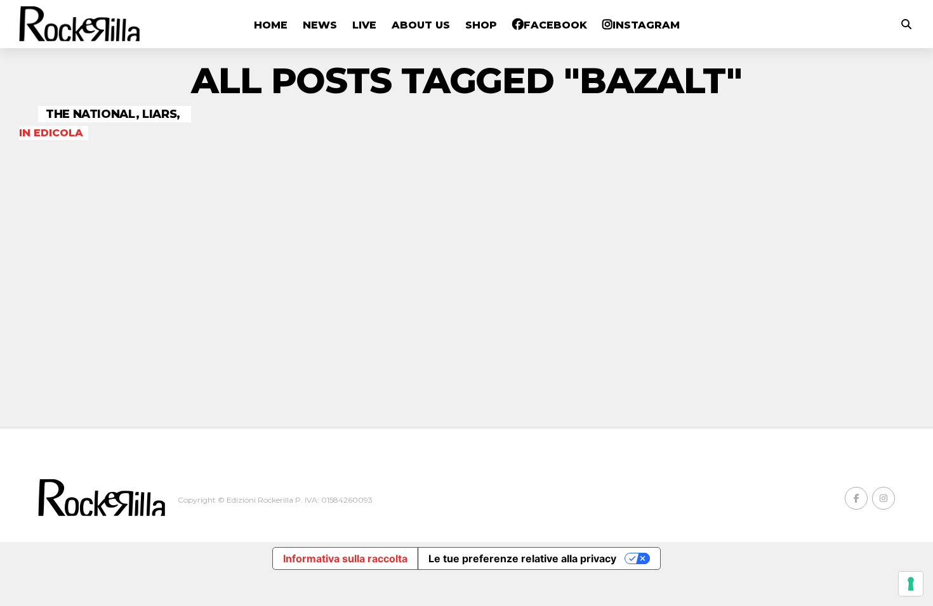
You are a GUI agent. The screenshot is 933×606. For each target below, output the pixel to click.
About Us (421, 25)
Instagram (646, 25)
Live (364, 25)
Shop (481, 25)
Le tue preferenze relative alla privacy (522, 558)
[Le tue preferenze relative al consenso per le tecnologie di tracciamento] (911, 584)
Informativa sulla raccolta (345, 558)
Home (271, 25)
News (320, 25)
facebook (555, 25)
